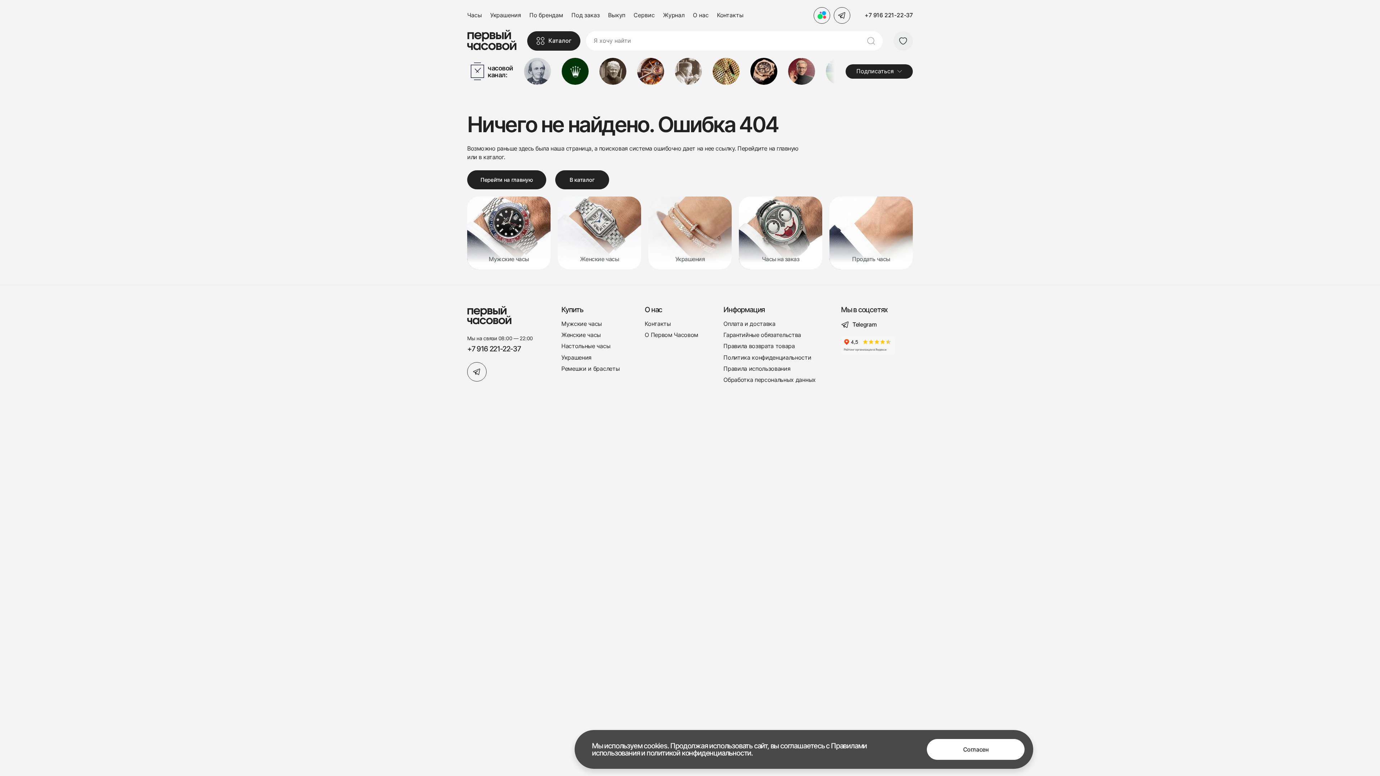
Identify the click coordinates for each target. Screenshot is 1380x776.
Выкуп (617, 15)
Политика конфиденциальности (767, 357)
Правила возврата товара (759, 346)
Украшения (505, 15)
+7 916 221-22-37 (889, 15)
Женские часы (581, 335)
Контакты (730, 15)
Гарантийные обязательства (762, 335)
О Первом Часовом (671, 335)
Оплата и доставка (749, 323)
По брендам (546, 15)
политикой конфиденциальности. (700, 753)
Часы (474, 15)
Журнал (674, 15)
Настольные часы (585, 346)
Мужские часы (581, 323)
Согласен (975, 749)
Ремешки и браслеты (590, 368)
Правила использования (756, 368)
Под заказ (585, 15)
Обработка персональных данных (769, 380)
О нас (701, 15)
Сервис (644, 15)
